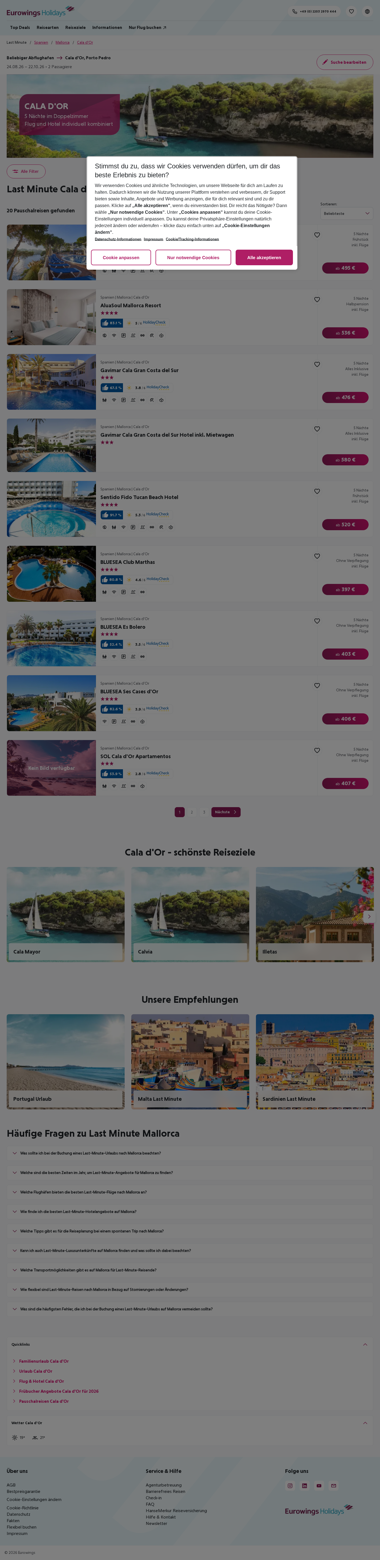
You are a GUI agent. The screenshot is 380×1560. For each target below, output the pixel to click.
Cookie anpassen (121, 258)
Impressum (153, 239)
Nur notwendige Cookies (193, 258)
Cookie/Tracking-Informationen (192, 239)
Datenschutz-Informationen (118, 239)
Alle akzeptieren (264, 258)
